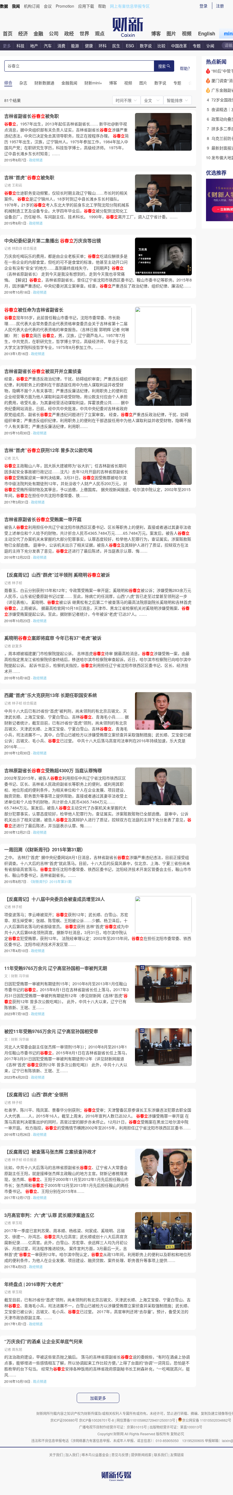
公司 (54, 33)
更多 (7, 45)
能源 (75, 45)
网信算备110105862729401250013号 (146, 1420)
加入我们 (72, 1454)
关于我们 (56, 1454)
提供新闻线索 (141, 1454)
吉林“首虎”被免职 (29, 177)
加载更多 (98, 1398)
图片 (171, 33)
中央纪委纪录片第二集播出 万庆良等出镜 (52, 241)
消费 (61, 45)
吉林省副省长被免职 (31, 116)
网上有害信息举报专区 (130, 6)
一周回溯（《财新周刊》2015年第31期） (45, 849)
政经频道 (36, 159)
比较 (161, 45)
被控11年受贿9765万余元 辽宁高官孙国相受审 (51, 1031)
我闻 (16, 6)
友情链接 (177, 1454)
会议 (48, 6)
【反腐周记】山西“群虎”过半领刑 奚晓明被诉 (57, 575)
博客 (156, 33)
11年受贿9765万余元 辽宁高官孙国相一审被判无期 (55, 968)
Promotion (65, 6)
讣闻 (210, 45)
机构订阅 (32, 6)
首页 (8, 33)
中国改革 (179, 45)
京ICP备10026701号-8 (97, 1420)
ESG (130, 45)
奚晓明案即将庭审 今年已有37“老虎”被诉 (52, 638)
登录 (203, 5)
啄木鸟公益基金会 (96, 1454)
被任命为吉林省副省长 (33, 310)
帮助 (102, 6)
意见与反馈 (119, 1454)
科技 (20, 45)
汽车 (48, 45)
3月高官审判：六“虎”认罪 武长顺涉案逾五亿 (49, 1215)
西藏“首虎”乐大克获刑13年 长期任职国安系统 (50, 695)
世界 (84, 33)
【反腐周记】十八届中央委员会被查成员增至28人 (54, 899)
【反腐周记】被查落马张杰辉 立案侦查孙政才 (50, 1152)
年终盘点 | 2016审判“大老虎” (33, 1284)
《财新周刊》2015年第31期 (50, 881)
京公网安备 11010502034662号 (206, 1420)
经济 (23, 33)
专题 (197, 45)
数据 (4, 6)
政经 (69, 33)
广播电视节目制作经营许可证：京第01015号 (113, 1426)
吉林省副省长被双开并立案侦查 (43, 371)
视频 (187, 33)
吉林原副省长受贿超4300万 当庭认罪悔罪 (53, 770)
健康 (89, 45)
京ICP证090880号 (64, 1420)
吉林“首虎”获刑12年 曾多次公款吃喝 (48, 450)
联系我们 (161, 1454)
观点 (100, 33)
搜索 (162, 66)
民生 (116, 45)
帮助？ (186, 68)
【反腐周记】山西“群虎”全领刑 (36, 1094)
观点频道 (40, 1381)
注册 (220, 5)
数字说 (146, 45)
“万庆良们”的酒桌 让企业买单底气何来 (43, 1341)
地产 (34, 45)
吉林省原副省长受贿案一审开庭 (43, 519)
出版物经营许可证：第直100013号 (175, 1426)
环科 (103, 45)
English (206, 33)
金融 (38, 33)
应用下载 (86, 6)
